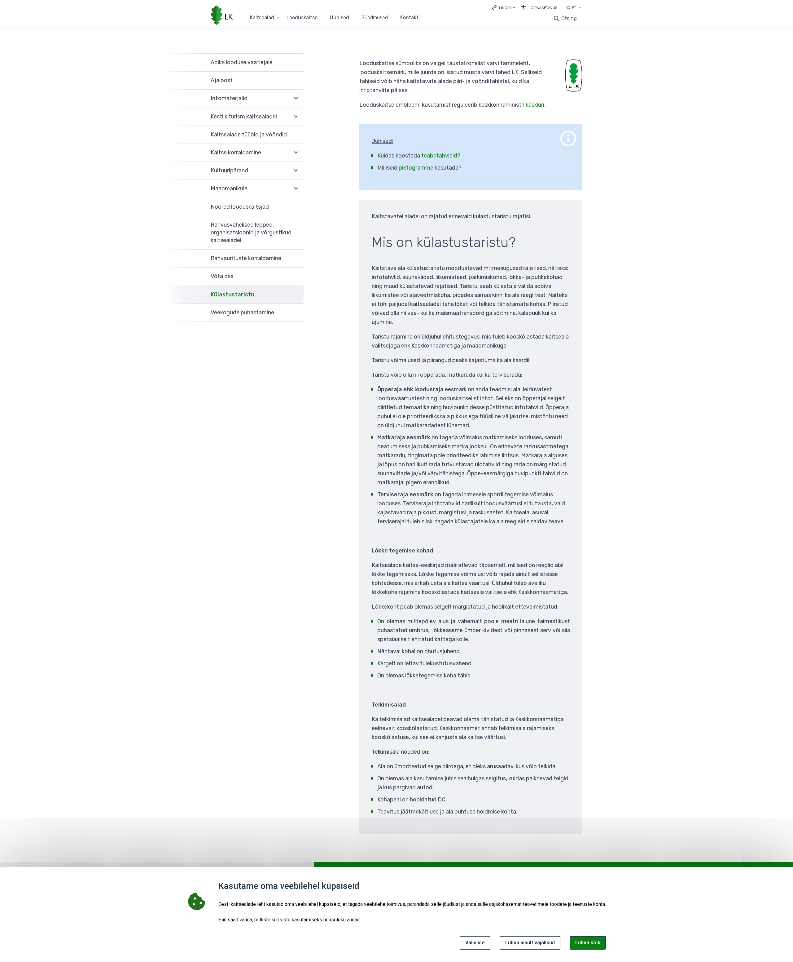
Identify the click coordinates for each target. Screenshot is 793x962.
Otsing (569, 18)
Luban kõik (587, 943)
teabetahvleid (439, 155)
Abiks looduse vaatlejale (242, 62)
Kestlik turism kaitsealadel (244, 116)
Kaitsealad (262, 17)
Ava (296, 99)
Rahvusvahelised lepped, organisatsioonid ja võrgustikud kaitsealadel (251, 232)
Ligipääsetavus (543, 8)
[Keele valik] (580, 8)
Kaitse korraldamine (236, 152)
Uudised (339, 17)
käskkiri (535, 104)
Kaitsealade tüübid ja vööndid (249, 134)
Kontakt (409, 17)
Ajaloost (222, 80)
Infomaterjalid (229, 98)
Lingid (505, 8)
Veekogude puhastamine (242, 312)
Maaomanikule (229, 188)
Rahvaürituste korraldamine (246, 258)
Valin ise (475, 943)
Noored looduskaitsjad (240, 206)
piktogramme (416, 167)
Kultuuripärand (229, 170)
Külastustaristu (232, 294)
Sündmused (374, 17)
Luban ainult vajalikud (530, 943)
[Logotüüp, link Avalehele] (222, 16)
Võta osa (222, 276)
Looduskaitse (302, 17)
